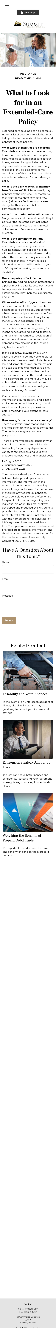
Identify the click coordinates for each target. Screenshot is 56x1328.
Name (6, 562)
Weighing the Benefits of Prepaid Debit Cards (22, 838)
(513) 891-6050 (31, 1309)
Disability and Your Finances (25, 694)
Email (5, 579)
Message (7, 595)
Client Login (29, 12)
